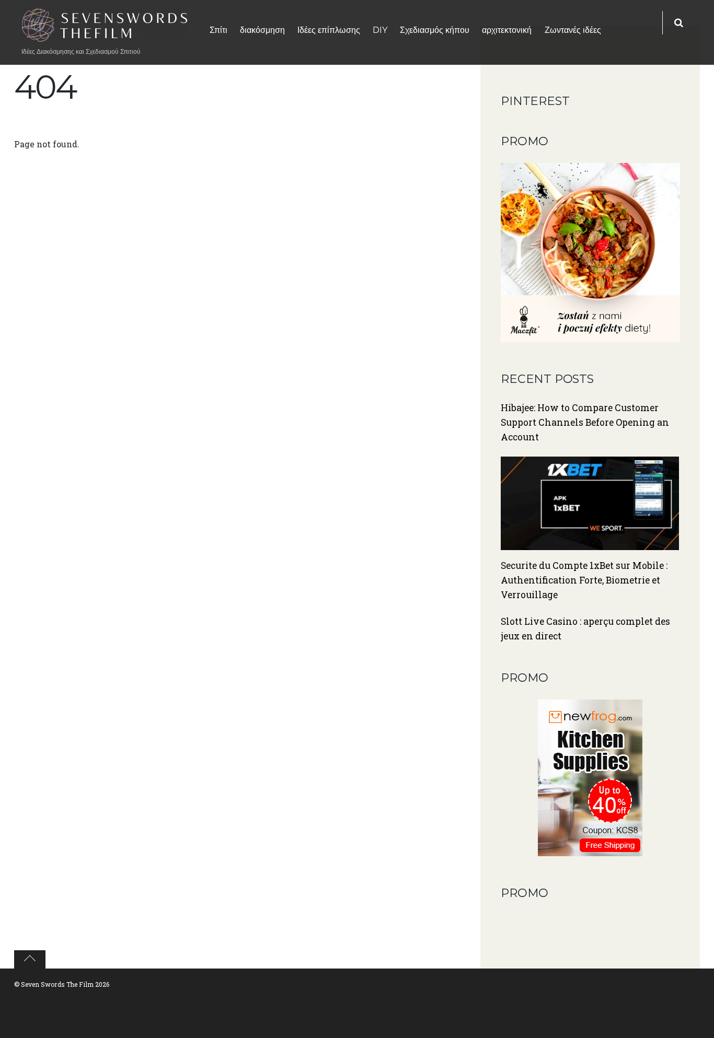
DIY (380, 30)
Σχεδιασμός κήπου (434, 30)
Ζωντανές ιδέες (573, 30)
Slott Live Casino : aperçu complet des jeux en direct (585, 628)
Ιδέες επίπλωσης (328, 30)
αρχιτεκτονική (507, 30)
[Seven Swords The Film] (105, 35)
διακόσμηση (262, 30)
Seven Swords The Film (57, 984)
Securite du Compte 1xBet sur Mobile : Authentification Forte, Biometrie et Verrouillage (584, 580)
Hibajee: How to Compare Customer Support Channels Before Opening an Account (585, 422)
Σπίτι (218, 30)
